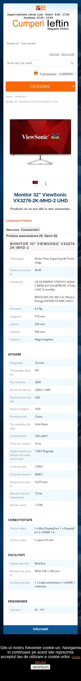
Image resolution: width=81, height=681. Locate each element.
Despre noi (13, 43)
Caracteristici (30, 229)
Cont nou (54, 54)
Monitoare (20, 96)
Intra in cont (67, 54)
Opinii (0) (50, 236)
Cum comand (28, 43)
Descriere (12, 229)
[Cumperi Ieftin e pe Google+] (38, 9)
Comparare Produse (19, 220)
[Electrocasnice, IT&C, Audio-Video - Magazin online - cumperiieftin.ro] (43, 9)
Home (9, 96)
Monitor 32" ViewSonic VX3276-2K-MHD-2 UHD (32, 101)
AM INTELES (41, 667)
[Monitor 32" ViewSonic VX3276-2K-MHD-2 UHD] (35, 183)
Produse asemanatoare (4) (24, 236)
